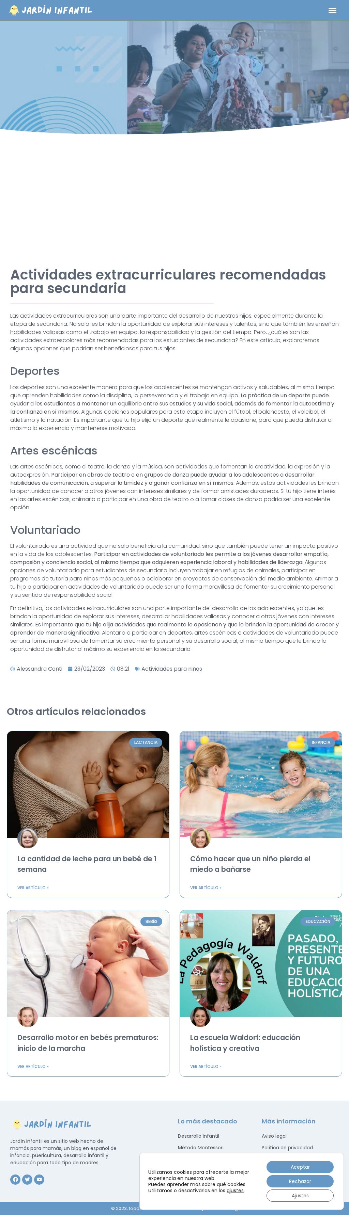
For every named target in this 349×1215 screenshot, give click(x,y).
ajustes (235, 1190)
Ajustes (300, 1195)
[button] (332, 10)
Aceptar (300, 1167)
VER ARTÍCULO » (33, 888)
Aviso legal (274, 1136)
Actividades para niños (171, 669)
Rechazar (300, 1181)
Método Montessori (201, 1147)
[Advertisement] (174, 196)
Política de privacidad (287, 1147)
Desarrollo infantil (198, 1136)
